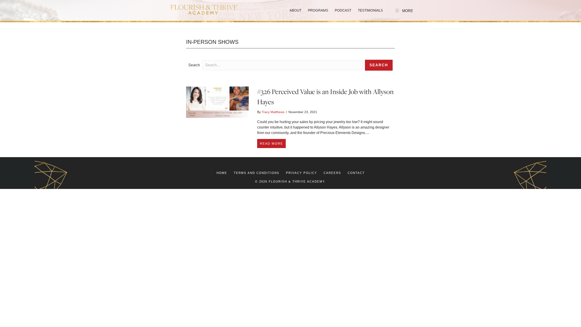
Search (194, 65)
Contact (356, 173)
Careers (332, 173)
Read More (273, 143)
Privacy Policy (301, 173)
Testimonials (370, 10)
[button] (379, 65)
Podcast (343, 10)
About (295, 10)
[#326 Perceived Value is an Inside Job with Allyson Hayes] (217, 102)
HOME (222, 173)
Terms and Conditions (256, 173)
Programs (318, 10)
